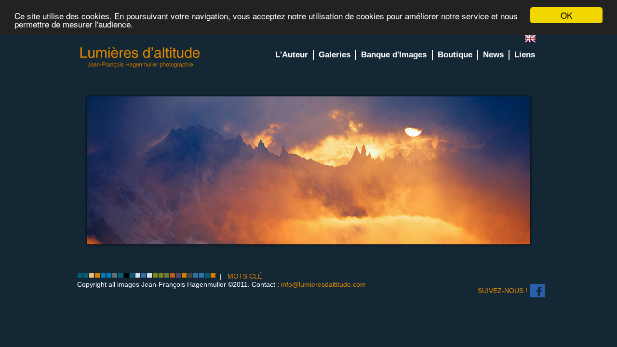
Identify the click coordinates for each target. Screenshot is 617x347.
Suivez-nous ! (502, 290)
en (534, 41)
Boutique (455, 54)
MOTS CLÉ (245, 276)
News (493, 54)
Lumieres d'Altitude (140, 57)
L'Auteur (291, 54)
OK (566, 15)
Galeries (334, 54)
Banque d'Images (394, 54)
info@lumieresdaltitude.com (323, 284)
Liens (524, 54)
